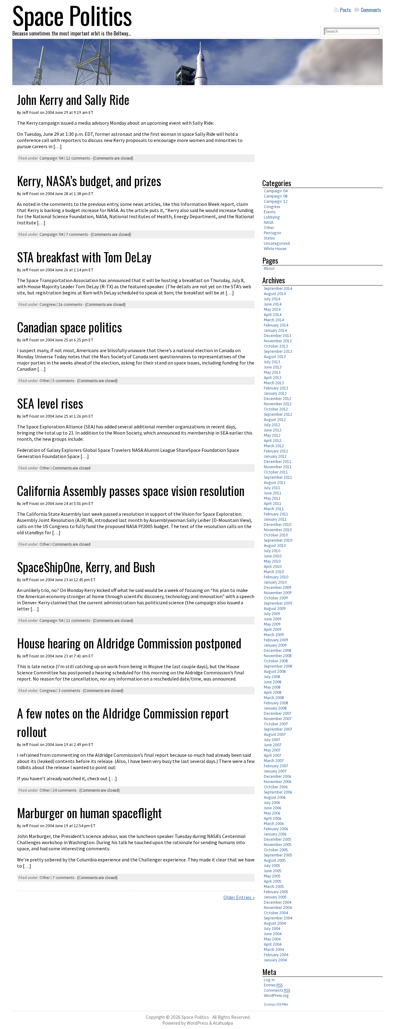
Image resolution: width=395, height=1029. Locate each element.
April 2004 (272, 944)
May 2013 (272, 372)
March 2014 (274, 320)
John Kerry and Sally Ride (73, 99)
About (269, 268)
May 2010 (272, 561)
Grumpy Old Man (276, 1004)
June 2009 (272, 619)
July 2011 (272, 487)
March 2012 (274, 446)
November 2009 (278, 592)
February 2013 (276, 388)
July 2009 (272, 613)
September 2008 (278, 666)
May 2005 (272, 876)
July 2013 (272, 362)
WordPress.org (276, 995)
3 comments (69, 690)
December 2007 (277, 713)
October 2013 (276, 346)
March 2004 (274, 949)
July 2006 (272, 802)
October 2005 (276, 850)
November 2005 (278, 844)
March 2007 (274, 760)
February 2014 (276, 325)
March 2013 (274, 383)
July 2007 (272, 739)
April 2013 (272, 377)
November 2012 (278, 404)
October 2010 (276, 535)
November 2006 (278, 781)
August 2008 (275, 671)
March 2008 (274, 697)
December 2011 (277, 461)
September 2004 (278, 918)
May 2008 (272, 687)
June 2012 (272, 430)
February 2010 (276, 577)
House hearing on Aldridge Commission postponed (129, 643)
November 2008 (278, 655)
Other (45, 380)
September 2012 (278, 414)
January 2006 (275, 834)
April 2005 (272, 881)
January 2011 (275, 519)
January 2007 (275, 771)
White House (275, 248)
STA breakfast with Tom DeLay (84, 257)
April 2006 (272, 818)
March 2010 (274, 571)
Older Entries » (239, 897)
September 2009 (278, 603)
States (269, 238)
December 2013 (277, 335)
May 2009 (272, 624)
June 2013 (272, 367)
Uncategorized (277, 243)
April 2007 (272, 755)
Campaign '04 (51, 158)
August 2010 (275, 545)
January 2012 (275, 456)
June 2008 (272, 682)
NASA (268, 222)
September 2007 (278, 729)
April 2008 (272, 692)
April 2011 (272, 503)
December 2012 (277, 398)
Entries (273, 985)
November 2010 (278, 529)
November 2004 (278, 907)
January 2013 (275, 393)
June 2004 (272, 933)
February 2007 (276, 766)
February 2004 (276, 954)
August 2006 (275, 797)
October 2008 (276, 661)
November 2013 (278, 341)
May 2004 (272, 939)
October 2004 (276, 912)
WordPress (197, 1023)
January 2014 (275, 330)
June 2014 (272, 304)
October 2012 (276, 409)
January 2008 (275, 708)
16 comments (70, 304)
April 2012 (272, 440)
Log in (269, 979)
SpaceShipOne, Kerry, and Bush (86, 566)
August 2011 (275, 482)
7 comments (77, 234)
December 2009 (277, 587)
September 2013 (278, 351)
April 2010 (272, 566)
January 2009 (275, 645)
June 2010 (272, 556)
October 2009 (276, 598)
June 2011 (272, 493)
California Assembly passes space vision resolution (130, 490)
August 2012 (275, 419)
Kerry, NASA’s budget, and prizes (89, 180)
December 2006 (277, 776)
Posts (345, 9)
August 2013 (275, 356)
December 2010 (277, 524)
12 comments (78, 158)
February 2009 (276, 640)
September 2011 (278, 477)
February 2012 (276, 451)
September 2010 (278, 540)
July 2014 (272, 299)
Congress (48, 304)
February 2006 (276, 829)
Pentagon (272, 233)
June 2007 (272, 745)
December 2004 (277, 902)
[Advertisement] (314, 130)
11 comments (78, 620)
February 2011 (276, 514)
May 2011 (272, 498)
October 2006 (276, 787)
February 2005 (276, 891)
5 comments (63, 380)
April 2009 (272, 629)
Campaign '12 (276, 201)
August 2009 (275, 608)
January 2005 (275, 897)
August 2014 (275, 293)
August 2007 (275, 734)
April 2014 (272, 314)
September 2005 (278, 855)
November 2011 (278, 467)
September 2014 (278, 288)
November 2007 (278, 718)
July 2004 (272, 928)
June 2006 (272, 808)
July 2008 (272, 676)
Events (269, 212)
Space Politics (195, 1017)
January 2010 (275, 582)
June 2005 (272, 871)
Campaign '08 (276, 196)
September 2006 (278, 792)
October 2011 (276, 472)
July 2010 (272, 550)
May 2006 (272, 813)
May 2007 (272, 750)
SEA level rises (50, 403)
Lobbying (272, 217)
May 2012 (272, 435)
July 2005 (272, 865)
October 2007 (276, 724)
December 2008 (277, 650)
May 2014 (272, 309)
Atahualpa (223, 1023)
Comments (371, 9)
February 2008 (276, 703)
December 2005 (277, 839)
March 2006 (274, 823)
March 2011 (274, 508)
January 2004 (275, 960)
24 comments (64, 790)
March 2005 (274, 886)
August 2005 (275, 860)
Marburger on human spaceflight (89, 812)
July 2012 (272, 425)
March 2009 (274, 634)
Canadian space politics (69, 327)
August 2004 (275, 923)
